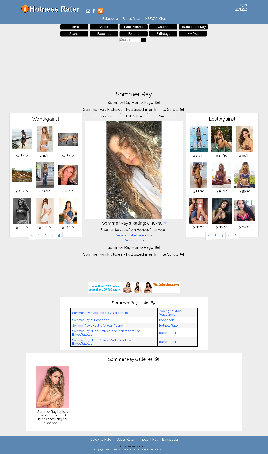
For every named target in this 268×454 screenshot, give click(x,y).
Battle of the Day (193, 27)
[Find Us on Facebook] (94, 11)
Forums (133, 34)
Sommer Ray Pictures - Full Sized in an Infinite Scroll (131, 109)
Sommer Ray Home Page (131, 102)
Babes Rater (131, 19)
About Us (169, 449)
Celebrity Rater (101, 439)
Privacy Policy (141, 449)
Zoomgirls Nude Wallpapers (170, 312)
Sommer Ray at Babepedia (91, 320)
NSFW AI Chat (155, 19)
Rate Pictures (133, 27)
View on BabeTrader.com (134, 235)
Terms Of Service (122, 449)
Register (241, 9)
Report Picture (134, 240)
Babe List (104, 34)
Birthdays (163, 34)
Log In (242, 5)
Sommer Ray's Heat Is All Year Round (97, 325)
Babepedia (110, 19)
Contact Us (155, 449)
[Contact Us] (88, 11)
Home (74, 27)
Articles (104, 27)
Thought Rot (148, 439)
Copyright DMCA (102, 449)
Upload (163, 27)
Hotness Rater (169, 325)
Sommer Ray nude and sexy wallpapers (100, 313)
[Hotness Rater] (51, 12)
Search (74, 34)
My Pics (193, 34)
